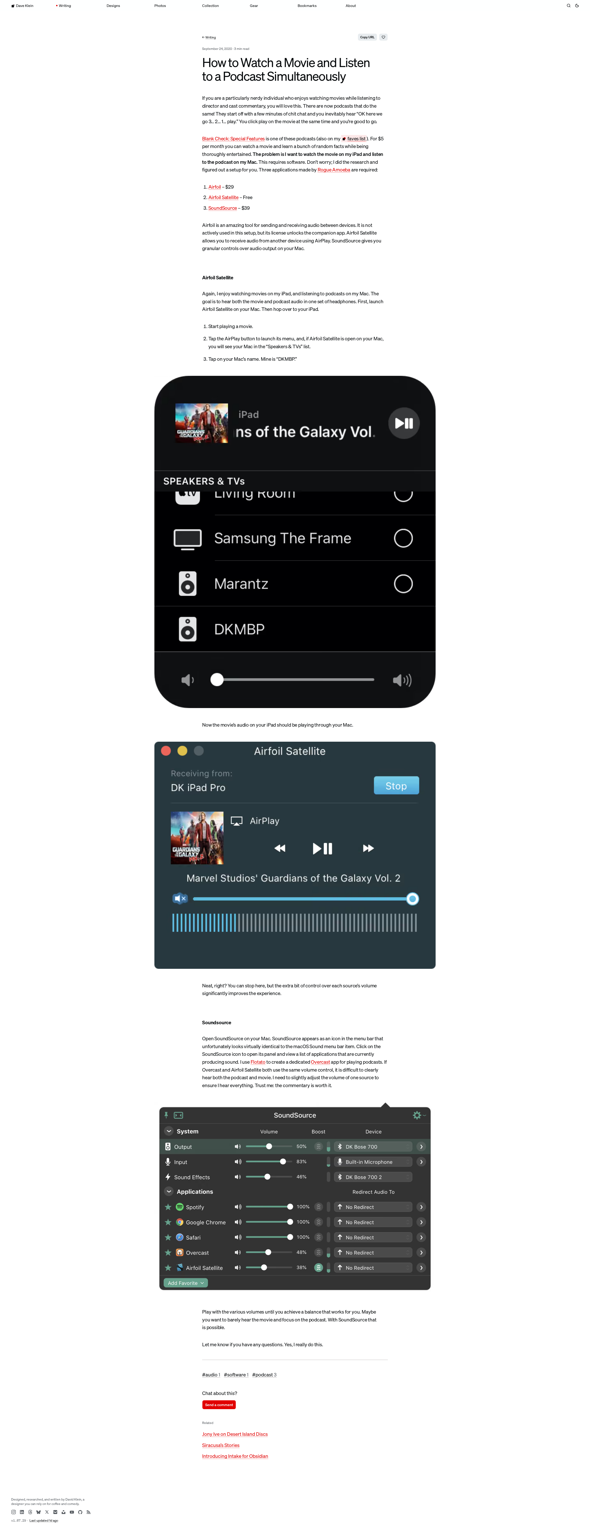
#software (236, 1374)
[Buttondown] (55, 1512)
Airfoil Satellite (223, 197)
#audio (211, 1374)
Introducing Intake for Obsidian (235, 1456)
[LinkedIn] (21, 1512)
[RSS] (88, 1512)
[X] (47, 1512)
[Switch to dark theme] (577, 5)
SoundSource (222, 208)
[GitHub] (80, 1512)
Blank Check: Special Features (233, 138)
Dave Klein (24, 5)
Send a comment (219, 1404)
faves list (357, 138)
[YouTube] (72, 1512)
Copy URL (367, 37)
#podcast (264, 1374)
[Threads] (30, 1512)
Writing (65, 5)
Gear (254, 5)
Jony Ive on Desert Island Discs (235, 1434)
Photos (160, 5)
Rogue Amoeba (334, 169)
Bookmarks (307, 5)
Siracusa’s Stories (220, 1445)
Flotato (258, 1062)
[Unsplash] (63, 1512)
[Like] (383, 37)
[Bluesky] (38, 1512)
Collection (210, 5)
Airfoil (214, 187)
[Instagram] (13, 1512)
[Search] (568, 5)
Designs (113, 5)
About (351, 5)
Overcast (320, 1062)
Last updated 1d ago (43, 1520)
